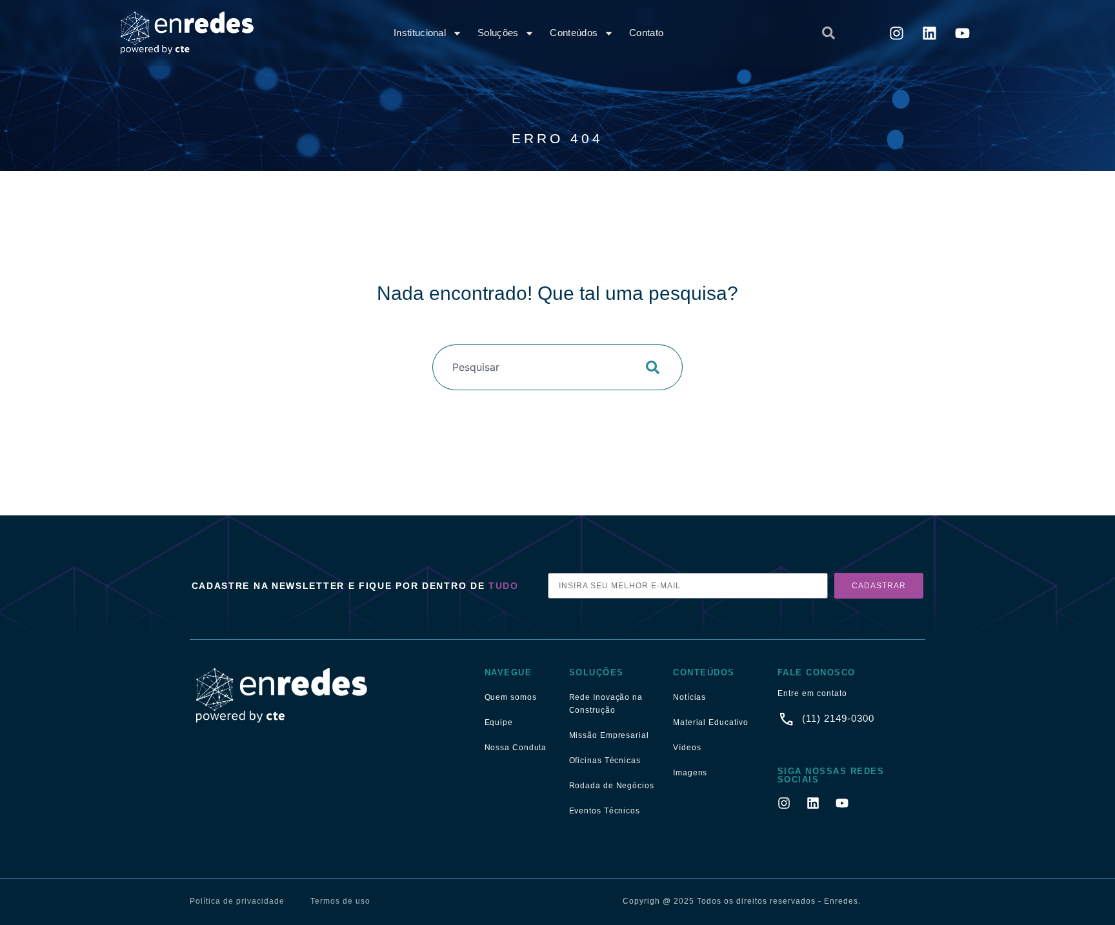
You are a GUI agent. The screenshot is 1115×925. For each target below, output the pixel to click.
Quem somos (511, 697)
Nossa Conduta (516, 747)
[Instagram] (897, 33)
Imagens (690, 772)
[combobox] (716, 33)
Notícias (689, 697)
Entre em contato (812, 693)
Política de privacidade (237, 901)
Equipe (499, 722)
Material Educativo (710, 722)
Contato (646, 32)
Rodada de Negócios (611, 785)
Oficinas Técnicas (605, 760)
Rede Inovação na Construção (606, 704)
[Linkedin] (930, 33)
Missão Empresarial (609, 735)
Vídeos (687, 747)
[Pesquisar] (656, 367)
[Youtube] (963, 33)
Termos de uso (340, 901)
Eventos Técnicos (604, 810)
